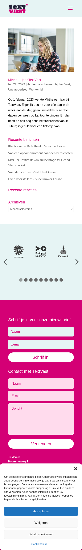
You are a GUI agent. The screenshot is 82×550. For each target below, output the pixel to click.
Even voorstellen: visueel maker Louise (35, 179)
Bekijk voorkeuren (41, 534)
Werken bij (36, 89)
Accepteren (41, 511)
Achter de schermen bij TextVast (48, 84)
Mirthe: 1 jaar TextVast (24, 80)
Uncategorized (18, 89)
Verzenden (41, 443)
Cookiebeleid (39, 544)
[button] (76, 469)
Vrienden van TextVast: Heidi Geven (32, 172)
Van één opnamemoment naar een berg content (40, 153)
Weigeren (41, 522)
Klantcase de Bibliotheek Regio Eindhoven (37, 146)
